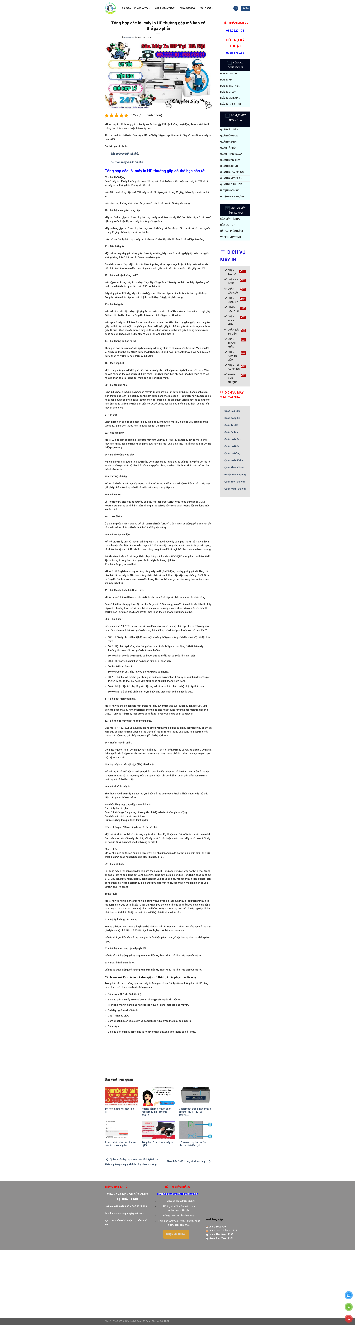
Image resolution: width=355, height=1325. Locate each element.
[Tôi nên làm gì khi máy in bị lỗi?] (121, 1096)
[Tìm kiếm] (235, 8)
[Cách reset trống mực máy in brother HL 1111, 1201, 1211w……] (195, 1096)
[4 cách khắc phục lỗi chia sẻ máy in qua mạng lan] (121, 1130)
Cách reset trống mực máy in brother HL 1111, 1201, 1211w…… (195, 1112)
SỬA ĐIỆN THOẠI (187, 8)
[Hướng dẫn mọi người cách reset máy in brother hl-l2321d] (158, 1096)
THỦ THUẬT (205, 8)
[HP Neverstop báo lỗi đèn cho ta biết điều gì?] (195, 1130)
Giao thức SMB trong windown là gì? (187, 1161)
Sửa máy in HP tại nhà (124, 153)
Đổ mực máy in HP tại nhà (127, 162)
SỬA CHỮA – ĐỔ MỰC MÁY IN (135, 8)
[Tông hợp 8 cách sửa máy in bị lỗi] (158, 1130)
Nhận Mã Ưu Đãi (176, 1234)
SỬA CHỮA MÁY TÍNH (165, 8)
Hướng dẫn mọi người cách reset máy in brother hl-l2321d (156, 1112)
